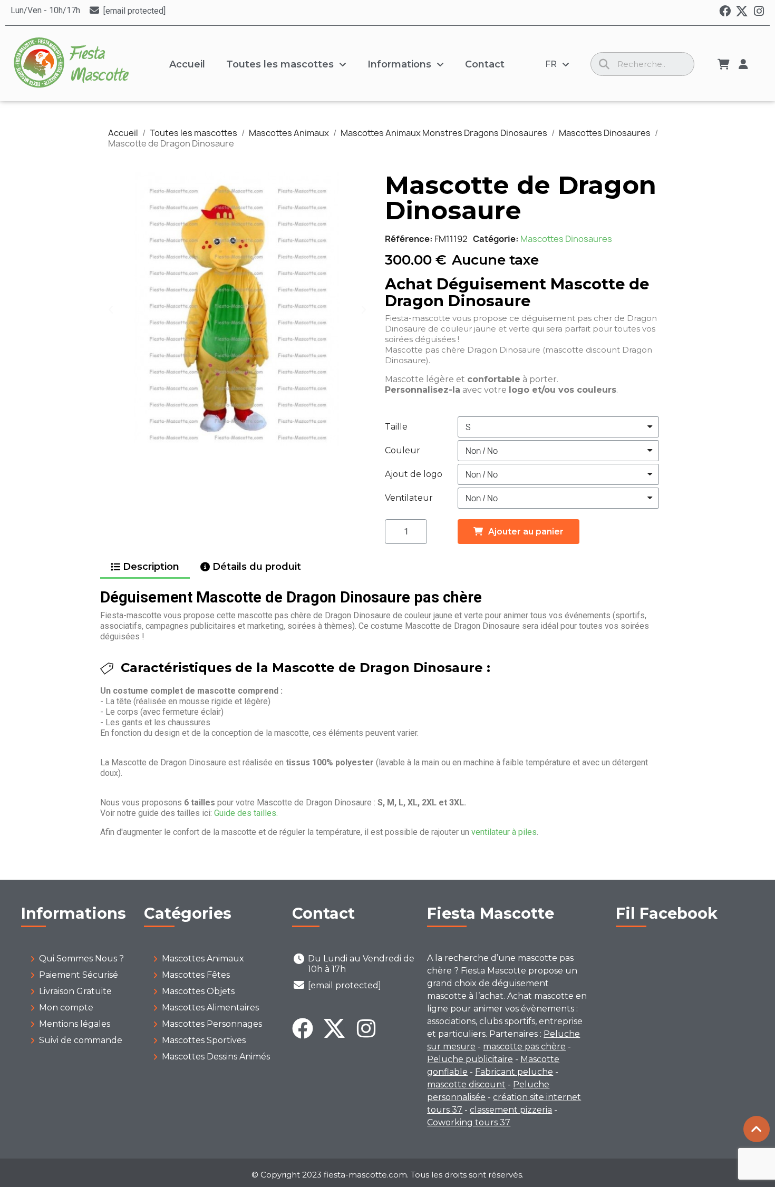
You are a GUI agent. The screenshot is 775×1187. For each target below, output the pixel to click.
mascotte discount (466, 1084)
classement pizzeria (511, 1110)
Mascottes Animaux (203, 959)
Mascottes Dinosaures (566, 239)
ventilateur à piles (504, 832)
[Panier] (723, 64)
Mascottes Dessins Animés (216, 1057)
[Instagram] (758, 11)
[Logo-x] (742, 11)
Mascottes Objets (198, 991)
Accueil (187, 64)
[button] (110, 309)
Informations (399, 64)
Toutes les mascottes (280, 64)
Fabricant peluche (514, 1072)
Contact (485, 64)
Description (151, 566)
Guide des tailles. (246, 813)
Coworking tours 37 (468, 1122)
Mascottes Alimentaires (210, 1008)
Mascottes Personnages (212, 1024)
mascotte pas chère (524, 1047)
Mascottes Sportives (204, 1040)
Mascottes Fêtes (196, 975)
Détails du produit (256, 566)
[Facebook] (725, 11)
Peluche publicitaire (470, 1059)
